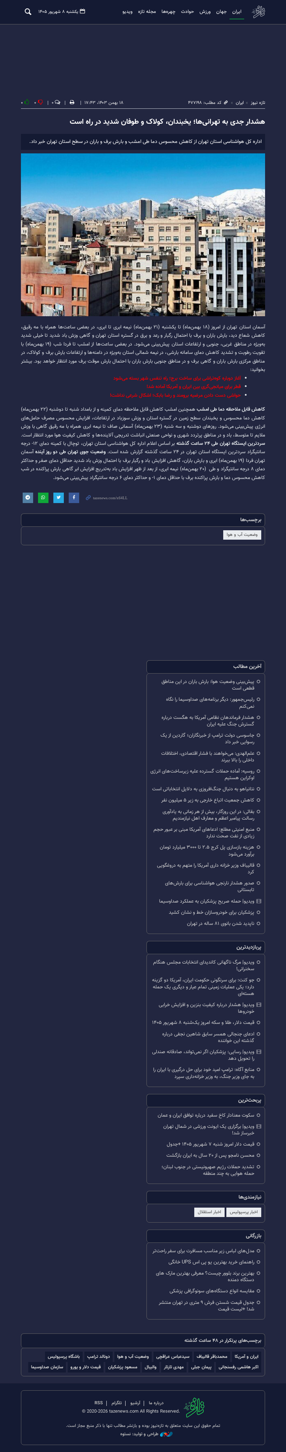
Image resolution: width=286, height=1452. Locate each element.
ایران (236, 12)
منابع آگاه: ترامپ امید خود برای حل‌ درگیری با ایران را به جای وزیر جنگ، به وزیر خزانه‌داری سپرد (203, 1073)
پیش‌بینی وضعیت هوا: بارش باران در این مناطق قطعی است (207, 685)
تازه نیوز (258, 11)
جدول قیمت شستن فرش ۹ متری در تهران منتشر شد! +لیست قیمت (206, 1306)
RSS (99, 1403)
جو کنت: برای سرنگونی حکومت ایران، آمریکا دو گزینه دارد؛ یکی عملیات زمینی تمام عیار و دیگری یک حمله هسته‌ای (203, 986)
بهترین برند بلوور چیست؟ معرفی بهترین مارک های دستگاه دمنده (205, 1276)
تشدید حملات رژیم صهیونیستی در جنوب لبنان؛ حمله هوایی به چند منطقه (207, 1170)
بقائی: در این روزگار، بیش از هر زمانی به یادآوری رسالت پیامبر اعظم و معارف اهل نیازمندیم (208, 815)
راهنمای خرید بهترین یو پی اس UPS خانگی (211, 1262)
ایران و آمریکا (246, 1356)
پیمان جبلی (201, 1367)
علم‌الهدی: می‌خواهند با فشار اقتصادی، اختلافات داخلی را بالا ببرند (207, 757)
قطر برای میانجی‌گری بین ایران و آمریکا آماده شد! (193, 387)
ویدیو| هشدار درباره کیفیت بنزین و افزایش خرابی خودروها (206, 1008)
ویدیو (127, 12)
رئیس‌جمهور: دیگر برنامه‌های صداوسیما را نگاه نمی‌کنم (210, 702)
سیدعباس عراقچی (172, 1356)
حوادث (187, 12)
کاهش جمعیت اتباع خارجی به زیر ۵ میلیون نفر (207, 800)
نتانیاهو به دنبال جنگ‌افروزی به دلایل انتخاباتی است (203, 789)
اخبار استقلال (209, 1212)
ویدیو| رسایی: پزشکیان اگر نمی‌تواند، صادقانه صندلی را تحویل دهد (203, 1055)
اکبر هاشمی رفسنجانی (238, 1367)
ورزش (205, 12)
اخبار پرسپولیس (244, 1212)
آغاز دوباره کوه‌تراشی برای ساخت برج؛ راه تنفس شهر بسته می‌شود (177, 378)
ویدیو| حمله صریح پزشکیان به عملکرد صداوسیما (206, 901)
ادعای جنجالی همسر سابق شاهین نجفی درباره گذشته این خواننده (208, 1037)
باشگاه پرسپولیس (64, 1356)
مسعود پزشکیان (122, 1367)
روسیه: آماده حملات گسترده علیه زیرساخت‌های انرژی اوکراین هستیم (202, 774)
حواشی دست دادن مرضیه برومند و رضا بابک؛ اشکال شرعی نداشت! (175, 395)
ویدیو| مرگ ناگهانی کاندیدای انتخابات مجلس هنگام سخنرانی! (203, 965)
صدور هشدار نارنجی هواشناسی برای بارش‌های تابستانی (209, 886)
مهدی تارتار (174, 1367)
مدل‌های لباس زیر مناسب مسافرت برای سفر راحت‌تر (203, 1251)
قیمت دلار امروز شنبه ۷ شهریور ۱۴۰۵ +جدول (210, 1144)
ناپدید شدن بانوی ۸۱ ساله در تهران (220, 924)
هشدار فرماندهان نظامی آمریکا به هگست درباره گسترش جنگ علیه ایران (207, 721)
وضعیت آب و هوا (242, 534)
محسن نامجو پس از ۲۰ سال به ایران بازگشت (210, 1155)
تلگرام (117, 1403)
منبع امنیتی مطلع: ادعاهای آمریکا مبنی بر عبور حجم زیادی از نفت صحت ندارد (203, 833)
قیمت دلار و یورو (85, 1367)
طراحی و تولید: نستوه (139, 1434)
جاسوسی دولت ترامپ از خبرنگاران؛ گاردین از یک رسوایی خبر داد (207, 738)
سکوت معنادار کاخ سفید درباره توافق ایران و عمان (206, 1115)
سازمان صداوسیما (47, 1367)
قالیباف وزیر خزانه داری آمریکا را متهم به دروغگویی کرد (205, 868)
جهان (221, 12)
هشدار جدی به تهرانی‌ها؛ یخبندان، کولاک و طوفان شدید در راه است (167, 122)
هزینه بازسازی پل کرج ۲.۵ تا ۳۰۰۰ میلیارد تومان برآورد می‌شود (207, 850)
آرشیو (135, 1403)
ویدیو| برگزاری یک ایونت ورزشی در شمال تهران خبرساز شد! (208, 1130)
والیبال (151, 1367)
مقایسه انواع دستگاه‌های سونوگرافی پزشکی (212, 1291)
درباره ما (156, 1403)
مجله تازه (147, 12)
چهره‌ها (168, 12)
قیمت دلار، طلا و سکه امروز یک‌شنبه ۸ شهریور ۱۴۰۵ (203, 1023)
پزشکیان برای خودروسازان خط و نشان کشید (211, 913)
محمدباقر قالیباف (212, 1356)
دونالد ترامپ (98, 1356)
